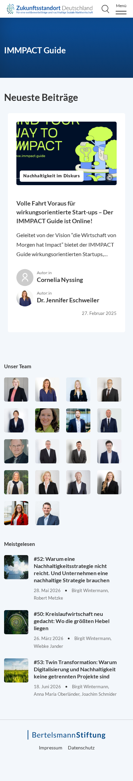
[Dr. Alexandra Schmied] (47, 482)
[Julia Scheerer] (16, 482)
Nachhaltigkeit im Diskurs (51, 176)
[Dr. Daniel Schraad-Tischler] (78, 482)
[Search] (105, 9)
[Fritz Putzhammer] (109, 451)
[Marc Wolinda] (47, 513)
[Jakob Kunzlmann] (78, 420)
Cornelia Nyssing (60, 279)
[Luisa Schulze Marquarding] (109, 482)
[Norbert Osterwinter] (16, 451)
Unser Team (17, 366)
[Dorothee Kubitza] (47, 420)
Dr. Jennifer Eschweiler (68, 300)
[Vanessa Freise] (78, 389)
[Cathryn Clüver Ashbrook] (16, 389)
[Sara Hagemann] (16, 420)
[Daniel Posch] (78, 451)
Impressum (50, 747)
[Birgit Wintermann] (16, 513)
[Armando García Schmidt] (109, 389)
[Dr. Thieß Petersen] (47, 451)
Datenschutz (81, 747)
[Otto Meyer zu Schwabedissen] (109, 420)
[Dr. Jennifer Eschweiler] (47, 389)
